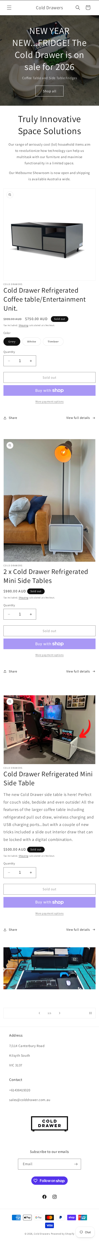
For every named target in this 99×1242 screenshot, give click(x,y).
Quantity (9, 352)
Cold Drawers (42, 1233)
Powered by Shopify (63, 1233)
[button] (9, 8)
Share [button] (13, 418)
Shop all (49, 91)
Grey (14, 342)
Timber (56, 342)
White (34, 342)
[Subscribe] (76, 1164)
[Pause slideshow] (90, 1013)
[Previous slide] (39, 1013)
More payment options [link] (49, 401)
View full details (78, 418)
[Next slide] (60, 1013)
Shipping (23, 325)
